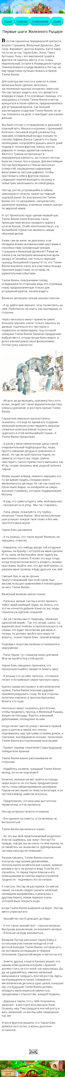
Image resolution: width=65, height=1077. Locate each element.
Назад (8, 21)
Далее (57, 21)
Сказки (9, 1066)
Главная (22, 21)
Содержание (40, 21)
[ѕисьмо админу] (33, 1053)
